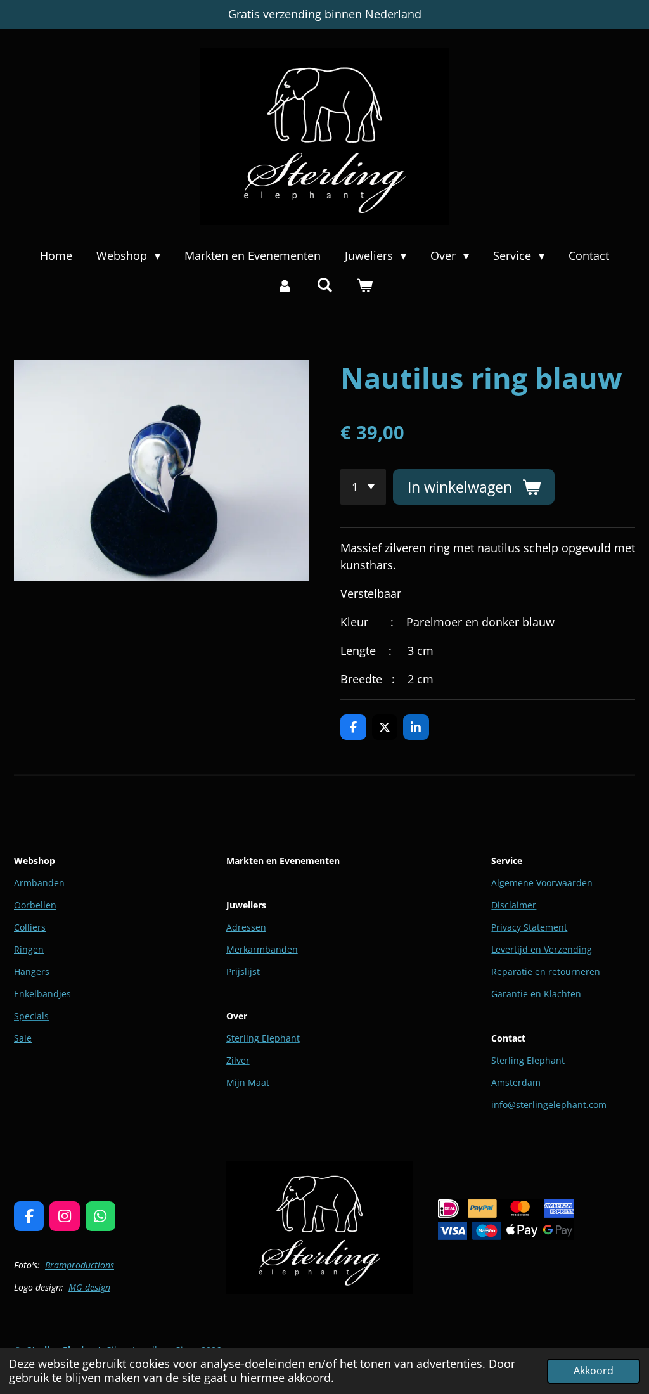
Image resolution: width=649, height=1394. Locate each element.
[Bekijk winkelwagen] (365, 285)
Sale (23, 1038)
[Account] (284, 285)
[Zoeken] (324, 284)
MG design (89, 1287)
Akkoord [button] (594, 1371)
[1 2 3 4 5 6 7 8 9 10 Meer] (363, 487)
